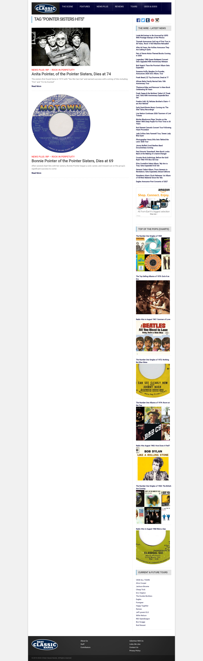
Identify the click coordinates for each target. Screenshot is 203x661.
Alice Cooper (141, 583)
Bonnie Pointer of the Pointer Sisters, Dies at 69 (72, 161)
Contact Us (133, 647)
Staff (82, 644)
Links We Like (134, 644)
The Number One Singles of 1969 (149, 236)
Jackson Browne (142, 586)
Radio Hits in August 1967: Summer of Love (153, 319)
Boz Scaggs (140, 622)
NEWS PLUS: (38, 70)
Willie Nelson (141, 615)
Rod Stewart (141, 625)
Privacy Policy (134, 651)
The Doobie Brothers (144, 596)
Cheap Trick (140, 590)
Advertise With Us (136, 641)
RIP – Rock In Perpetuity (60, 70)
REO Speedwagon (143, 619)
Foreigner (139, 602)
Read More (36, 86)
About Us (84, 641)
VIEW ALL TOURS (143, 580)
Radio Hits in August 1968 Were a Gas (151, 529)
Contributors (85, 647)
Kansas (139, 609)
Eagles (138, 599)
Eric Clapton (141, 593)
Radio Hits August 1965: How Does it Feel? (153, 446)
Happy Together (142, 606)
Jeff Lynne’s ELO (142, 612)
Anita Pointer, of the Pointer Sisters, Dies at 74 (71, 74)
